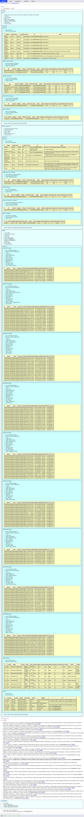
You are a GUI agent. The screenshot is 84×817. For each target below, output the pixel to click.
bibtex (5, 720)
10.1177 (8, 3)
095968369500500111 (15, 3)
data (55, 726)
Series (33, 1)
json (8, 8)
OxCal (14, 815)
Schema (18, 815)
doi (5, 3)
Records (26, 1)
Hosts (10, 1)
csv (4, 8)
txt (6, 8)
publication (58, 726)
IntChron (4, 1)
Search (5, 815)
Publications (18, 1)
